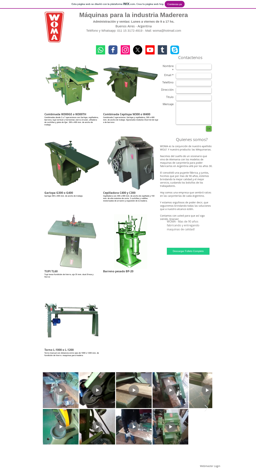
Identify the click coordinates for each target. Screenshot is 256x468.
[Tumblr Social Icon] (162, 49)
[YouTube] (150, 49)
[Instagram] (125, 49)
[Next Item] (206, 408)
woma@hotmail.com (167, 30)
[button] (71, 94)
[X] (137, 49)
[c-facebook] (113, 49)
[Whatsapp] (100, 49)
